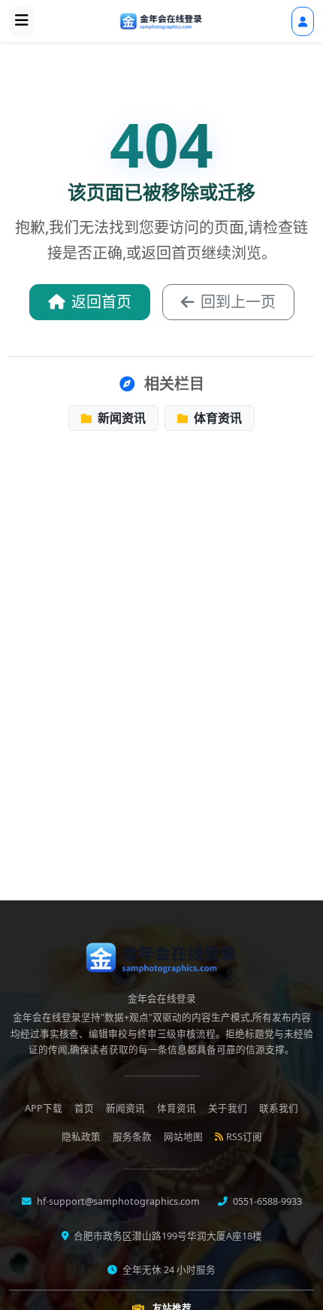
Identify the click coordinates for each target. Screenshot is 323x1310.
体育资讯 (216, 418)
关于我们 (227, 1108)
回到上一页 (238, 302)
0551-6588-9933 (266, 1201)
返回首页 (101, 302)
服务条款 (132, 1136)
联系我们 (278, 1108)
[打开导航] (22, 21)
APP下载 (43, 1108)
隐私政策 (81, 1136)
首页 (84, 1108)
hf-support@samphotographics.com (117, 1201)
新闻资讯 (120, 418)
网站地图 (183, 1136)
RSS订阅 (244, 1136)
